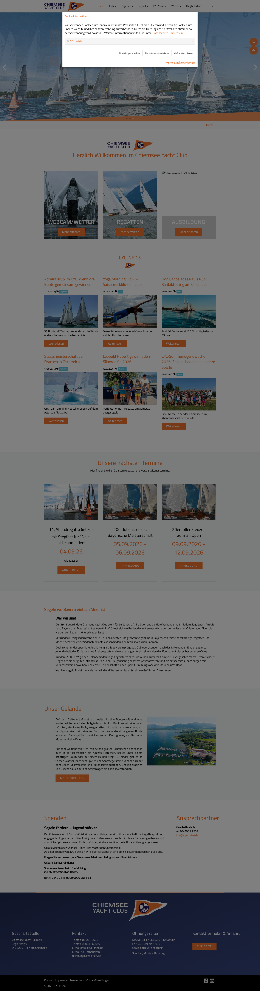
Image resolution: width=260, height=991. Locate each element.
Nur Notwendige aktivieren (157, 53)
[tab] (130, 41)
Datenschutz (160, 33)
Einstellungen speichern (130, 53)
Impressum (177, 33)
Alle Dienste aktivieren (183, 53)
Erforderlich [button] (75, 41)
